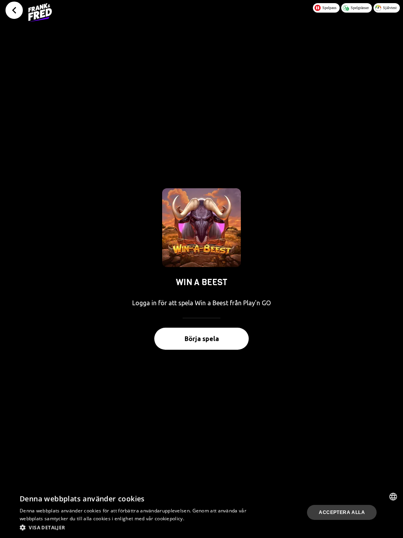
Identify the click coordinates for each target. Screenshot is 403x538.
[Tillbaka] (14, 10)
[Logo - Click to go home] (40, 12)
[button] (136, 527)
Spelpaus (329, 8)
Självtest (390, 8)
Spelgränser (360, 8)
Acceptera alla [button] (342, 512)
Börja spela (202, 338)
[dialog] (201, 512)
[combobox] (393, 497)
